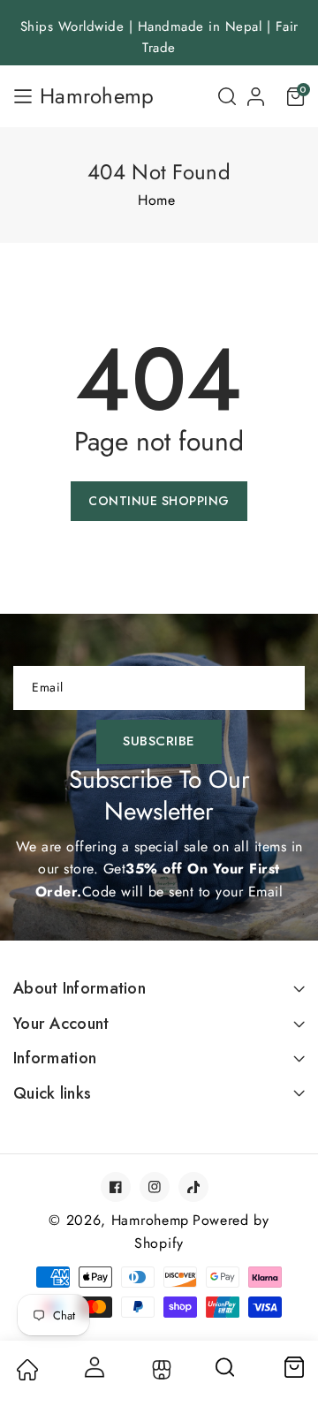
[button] (227, 96)
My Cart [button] (293, 1367)
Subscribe (159, 741)
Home (156, 200)
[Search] (226, 1373)
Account (92, 1367)
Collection (159, 1370)
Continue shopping (159, 501)
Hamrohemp (150, 1220)
